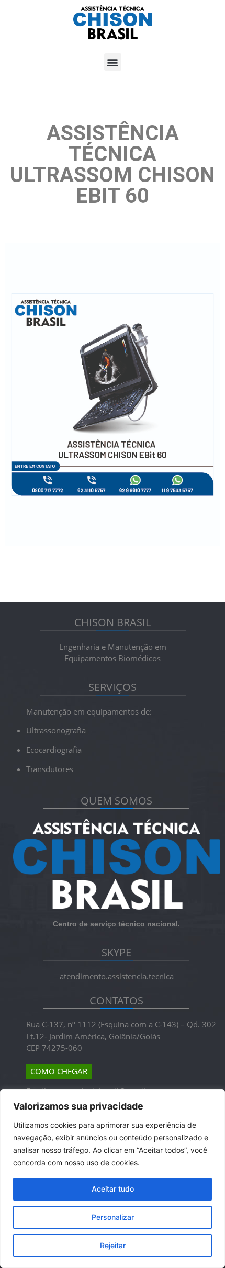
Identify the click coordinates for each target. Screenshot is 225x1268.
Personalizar (113, 1217)
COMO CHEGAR (58, 1071)
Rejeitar (113, 1245)
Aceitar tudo (113, 1188)
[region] (112, 1178)
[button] (112, 62)
